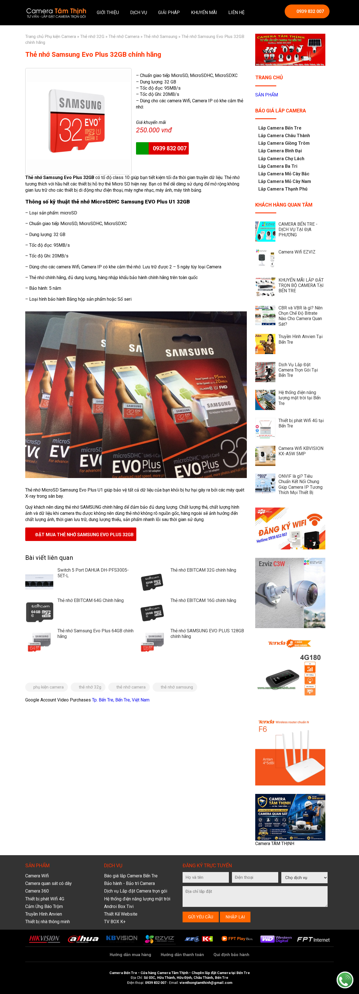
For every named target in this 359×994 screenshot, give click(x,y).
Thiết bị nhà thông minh (47, 921)
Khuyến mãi (204, 12)
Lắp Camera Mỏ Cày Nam (284, 181)
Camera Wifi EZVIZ (297, 252)
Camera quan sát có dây (48, 883)
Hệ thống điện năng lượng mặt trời (137, 899)
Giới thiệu (108, 12)
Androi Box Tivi (119, 906)
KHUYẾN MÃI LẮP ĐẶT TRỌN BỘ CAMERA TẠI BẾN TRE (301, 285)
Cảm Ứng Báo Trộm (44, 906)
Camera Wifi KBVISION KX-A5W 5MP (301, 451)
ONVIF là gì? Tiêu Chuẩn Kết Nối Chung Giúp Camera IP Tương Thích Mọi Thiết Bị (301, 484)
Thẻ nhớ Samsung (160, 36)
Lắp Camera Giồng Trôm (284, 143)
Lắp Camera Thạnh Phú (282, 189)
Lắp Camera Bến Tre (280, 128)
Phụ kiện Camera (60, 36)
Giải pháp (169, 12)
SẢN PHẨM (266, 95)
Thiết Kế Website (120, 914)
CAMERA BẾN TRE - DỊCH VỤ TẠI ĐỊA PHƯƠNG (298, 229)
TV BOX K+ (115, 921)
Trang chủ (34, 36)
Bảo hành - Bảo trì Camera (129, 883)
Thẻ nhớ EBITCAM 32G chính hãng (203, 570)
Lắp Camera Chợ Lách (281, 158)
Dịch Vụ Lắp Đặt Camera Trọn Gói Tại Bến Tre (298, 370)
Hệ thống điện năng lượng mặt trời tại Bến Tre (300, 398)
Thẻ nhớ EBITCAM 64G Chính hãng (90, 600)
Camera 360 (37, 891)
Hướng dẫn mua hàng (130, 954)
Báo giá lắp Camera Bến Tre (131, 875)
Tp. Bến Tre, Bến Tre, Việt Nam (120, 700)
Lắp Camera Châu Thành (284, 135)
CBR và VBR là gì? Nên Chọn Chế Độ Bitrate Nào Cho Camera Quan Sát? (301, 316)
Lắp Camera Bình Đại (280, 150)
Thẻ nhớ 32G (92, 36)
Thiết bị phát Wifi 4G (44, 899)
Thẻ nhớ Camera (124, 36)
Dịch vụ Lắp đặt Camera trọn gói (135, 891)
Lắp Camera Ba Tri (277, 166)
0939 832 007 (310, 11)
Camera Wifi (37, 875)
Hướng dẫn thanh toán (182, 954)
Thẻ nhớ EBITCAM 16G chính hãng (203, 600)
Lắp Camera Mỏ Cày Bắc (283, 173)
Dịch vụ (138, 12)
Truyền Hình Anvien (43, 914)
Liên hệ (236, 12)
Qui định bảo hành (231, 954)
